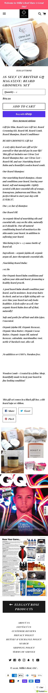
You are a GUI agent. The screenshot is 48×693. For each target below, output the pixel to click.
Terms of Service (24, 651)
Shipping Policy (24, 647)
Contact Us (24, 627)
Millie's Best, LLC (28, 668)
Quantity (8, 91)
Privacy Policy (24, 635)
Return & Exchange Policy (24, 639)
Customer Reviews (24, 631)
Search (24, 643)
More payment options (24, 120)
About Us (24, 622)
